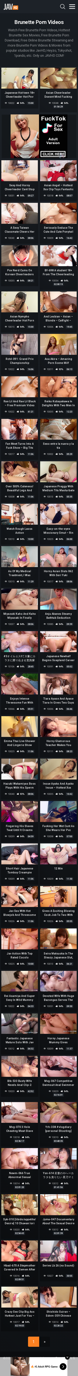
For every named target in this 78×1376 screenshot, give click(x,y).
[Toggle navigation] (72, 6)
